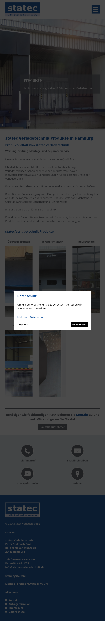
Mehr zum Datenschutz (31, 317)
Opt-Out (23, 324)
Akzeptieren (79, 324)
